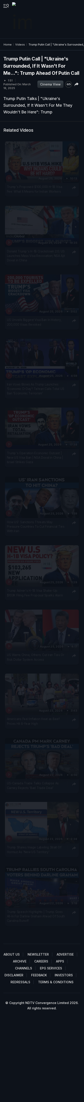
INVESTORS (64, 975)
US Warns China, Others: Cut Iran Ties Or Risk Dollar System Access (35, 657)
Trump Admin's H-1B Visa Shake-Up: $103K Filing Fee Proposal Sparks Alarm (35, 593)
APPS (60, 961)
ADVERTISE (65, 954)
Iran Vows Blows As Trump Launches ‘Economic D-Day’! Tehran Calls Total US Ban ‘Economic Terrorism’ (35, 388)
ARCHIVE (19, 961)
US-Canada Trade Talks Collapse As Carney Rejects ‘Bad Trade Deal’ (33, 785)
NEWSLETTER (38, 954)
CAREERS (41, 961)
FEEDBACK (39, 975)
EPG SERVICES (51, 968)
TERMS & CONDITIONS (55, 982)
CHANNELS (23, 968)
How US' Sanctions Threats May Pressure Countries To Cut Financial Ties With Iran (36, 526)
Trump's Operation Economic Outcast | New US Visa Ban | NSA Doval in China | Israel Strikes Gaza (35, 457)
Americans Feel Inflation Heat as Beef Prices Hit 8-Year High (33, 721)
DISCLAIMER (13, 975)
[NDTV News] (22, 19)
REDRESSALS (20, 982)
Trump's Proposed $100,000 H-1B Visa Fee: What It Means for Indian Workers (34, 189)
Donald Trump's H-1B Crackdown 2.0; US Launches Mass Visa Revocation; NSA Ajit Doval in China (36, 255)
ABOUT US (12, 954)
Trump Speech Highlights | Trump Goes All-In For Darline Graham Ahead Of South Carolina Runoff (36, 916)
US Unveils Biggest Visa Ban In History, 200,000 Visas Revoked (34, 322)
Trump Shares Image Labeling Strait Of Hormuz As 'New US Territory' (34, 850)
